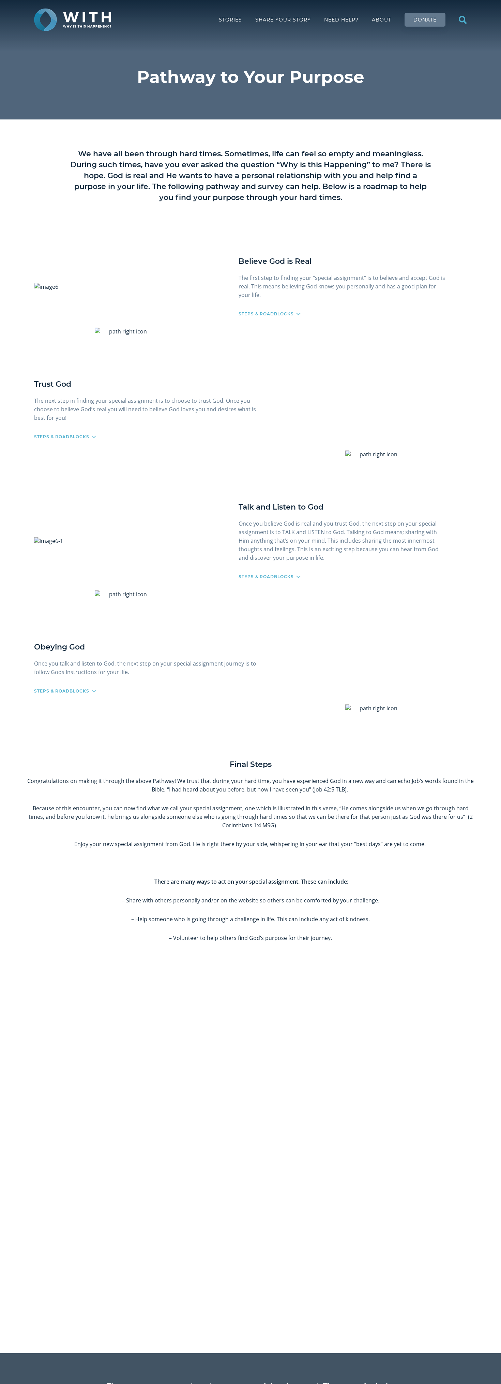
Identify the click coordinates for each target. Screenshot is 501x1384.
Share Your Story (283, 20)
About (381, 20)
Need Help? (341, 20)
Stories (230, 20)
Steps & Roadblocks (266, 313)
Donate (425, 20)
